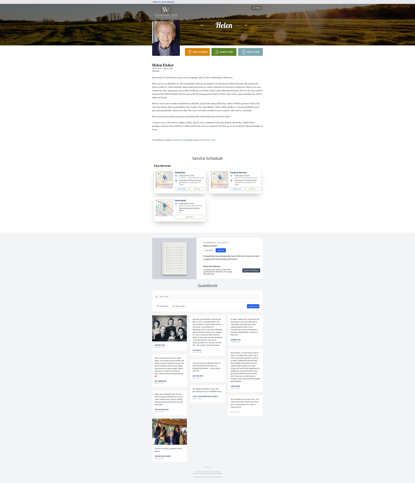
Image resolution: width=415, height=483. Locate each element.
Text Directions (181, 189)
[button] (164, 177)
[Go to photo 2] (169, 340)
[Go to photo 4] (171, 443)
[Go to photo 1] (168, 340)
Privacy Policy (201, 473)
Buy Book (220, 250)
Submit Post (253, 306)
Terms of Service (213, 473)
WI (180, 212)
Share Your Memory (251, 270)
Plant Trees (197, 189)
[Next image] (184, 328)
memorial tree (178, 139)
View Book (208, 250)
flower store (210, 139)
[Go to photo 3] (170, 340)
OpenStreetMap (210, 477)
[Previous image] (154, 328)
